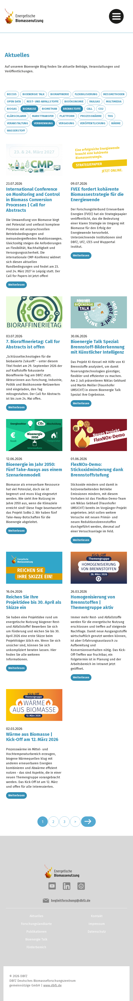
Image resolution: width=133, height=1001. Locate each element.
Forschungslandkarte (36, 924)
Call (89, 108)
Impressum (96, 924)
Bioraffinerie (59, 94)
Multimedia (113, 101)
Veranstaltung (17, 123)
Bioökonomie (73, 101)
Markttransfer (43, 116)
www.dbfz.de (52, 985)
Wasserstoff (16, 130)
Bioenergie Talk (34, 94)
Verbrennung (43, 123)
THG (110, 116)
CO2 (100, 108)
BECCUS (12, 94)
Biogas (12, 108)
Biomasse (29, 108)
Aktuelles (36, 916)
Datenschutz (97, 932)
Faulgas (94, 101)
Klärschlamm (16, 116)
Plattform (67, 116)
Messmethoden (114, 94)
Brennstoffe (72, 108)
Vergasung (66, 123)
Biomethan (49, 108)
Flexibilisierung (86, 94)
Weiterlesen (16, 284)
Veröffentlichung (92, 123)
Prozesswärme (91, 116)
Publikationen (36, 932)
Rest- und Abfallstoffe (43, 101)
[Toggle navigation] (116, 16)
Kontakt (97, 916)
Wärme (116, 123)
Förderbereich (36, 947)
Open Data (14, 101)
